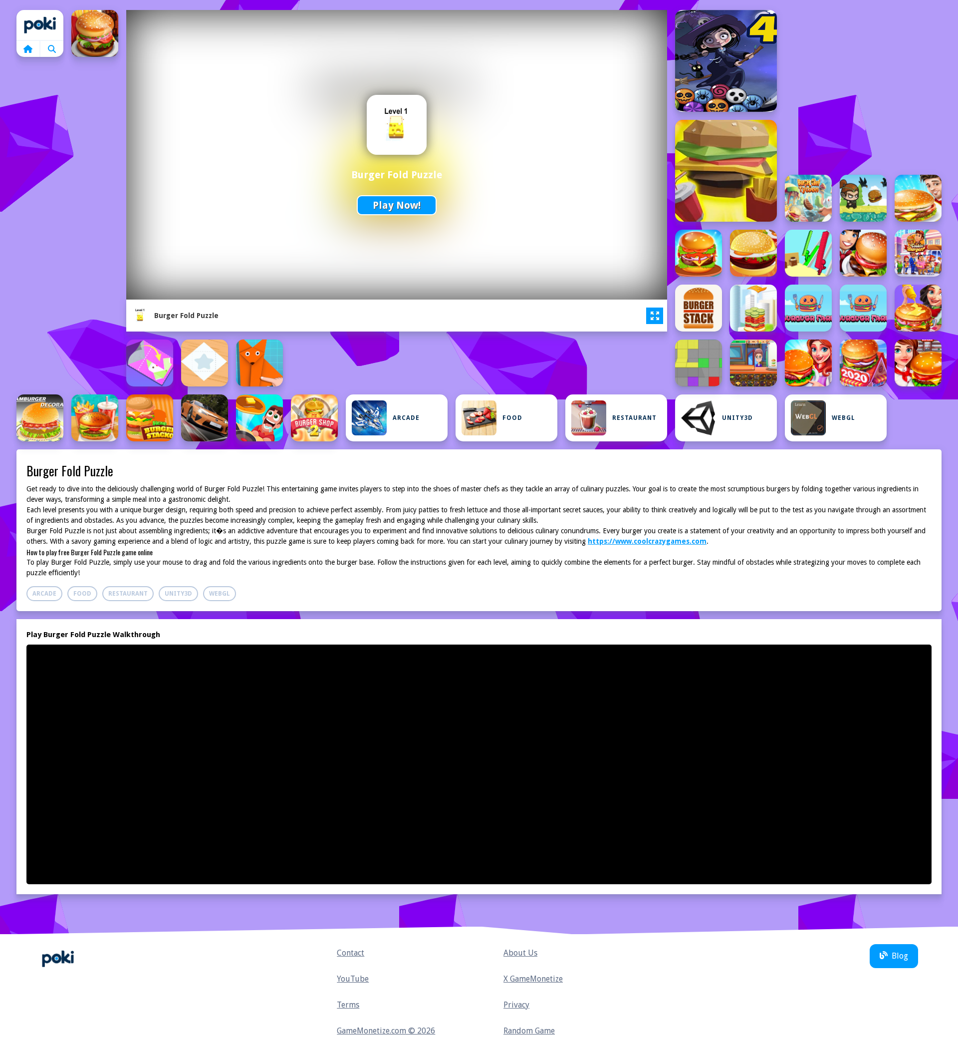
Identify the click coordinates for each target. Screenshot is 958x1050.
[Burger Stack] (698, 308)
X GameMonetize (533, 979)
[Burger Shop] (918, 253)
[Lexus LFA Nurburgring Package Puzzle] (204, 417)
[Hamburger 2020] (863, 363)
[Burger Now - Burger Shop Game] (753, 253)
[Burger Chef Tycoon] (808, 198)
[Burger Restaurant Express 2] (863, 253)
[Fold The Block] (698, 363)
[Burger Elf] (863, 198)
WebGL (843, 417)
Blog (900, 956)
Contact (350, 953)
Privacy (516, 1005)
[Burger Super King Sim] (753, 308)
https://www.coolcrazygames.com (647, 541)
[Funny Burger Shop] (753, 363)
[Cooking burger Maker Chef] (918, 308)
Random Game (529, 1031)
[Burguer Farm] (808, 308)
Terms (348, 1005)
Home (39, 25)
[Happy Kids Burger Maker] (94, 417)
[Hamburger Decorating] (39, 417)
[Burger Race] (808, 253)
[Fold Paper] (259, 363)
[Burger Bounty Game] (726, 171)
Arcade (406, 417)
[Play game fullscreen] (654, 316)
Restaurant (634, 417)
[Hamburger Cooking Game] (918, 363)
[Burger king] (918, 198)
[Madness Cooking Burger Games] (259, 417)
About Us (520, 953)
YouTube (353, 979)
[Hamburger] (808, 363)
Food (512, 417)
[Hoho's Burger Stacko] (149, 417)
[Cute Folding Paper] (149, 363)
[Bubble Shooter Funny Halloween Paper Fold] (726, 61)
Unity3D (737, 417)
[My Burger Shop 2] (314, 417)
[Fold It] (204, 363)
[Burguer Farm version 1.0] (863, 308)
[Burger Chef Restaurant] (94, 33)
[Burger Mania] (698, 253)
